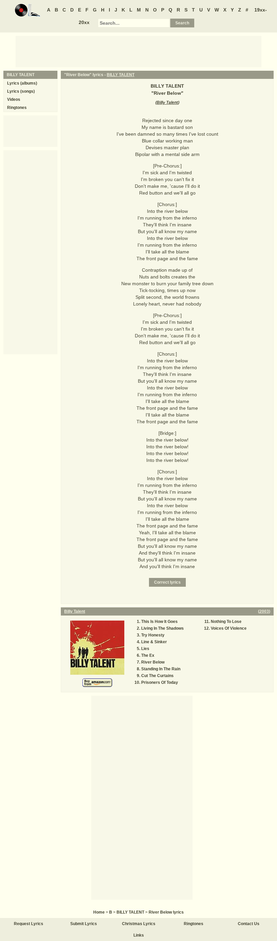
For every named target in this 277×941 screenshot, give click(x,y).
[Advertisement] (138, 51)
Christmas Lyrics (138, 923)
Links (138, 935)
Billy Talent (167, 102)
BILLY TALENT (120, 74)
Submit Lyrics (83, 923)
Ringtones (17, 107)
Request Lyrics (28, 923)
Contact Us (248, 923)
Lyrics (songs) (21, 91)
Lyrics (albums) (22, 83)
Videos (13, 99)
